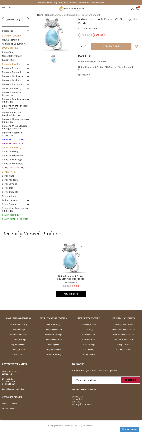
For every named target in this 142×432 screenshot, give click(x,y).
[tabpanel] (71, 270)
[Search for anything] (15, 19)
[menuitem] (15, 40)
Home (40, 15)
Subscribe (130, 380)
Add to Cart (111, 46)
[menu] (3, 8)
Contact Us (130, 429)
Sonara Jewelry (70, 426)
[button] (9, 8)
